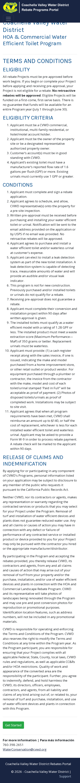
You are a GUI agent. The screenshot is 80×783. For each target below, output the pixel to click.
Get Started (13, 725)
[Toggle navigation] (8, 19)
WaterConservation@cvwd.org (25, 749)
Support (65, 776)
